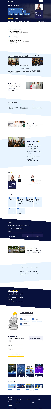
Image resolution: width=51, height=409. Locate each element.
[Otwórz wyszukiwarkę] (36, 1)
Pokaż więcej (28, 128)
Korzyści (25, 21)
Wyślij (16, 356)
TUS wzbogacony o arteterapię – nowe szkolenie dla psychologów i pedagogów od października (29, 376)
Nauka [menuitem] (26, 1)
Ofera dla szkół (33, 401)
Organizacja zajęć (38, 21)
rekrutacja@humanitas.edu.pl (38, 15)
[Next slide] (42, 21)
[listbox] (16, 346)
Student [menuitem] (21, 1)
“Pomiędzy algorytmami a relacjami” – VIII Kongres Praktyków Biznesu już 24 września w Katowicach (20, 376)
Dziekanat (38, 398)
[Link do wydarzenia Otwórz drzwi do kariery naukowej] (12, 369)
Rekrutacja (39, 399)
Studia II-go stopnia (17, 398)
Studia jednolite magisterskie (18, 399)
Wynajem (33, 402)
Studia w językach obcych (18, 402)
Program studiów (20, 21)
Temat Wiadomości (10, 345)
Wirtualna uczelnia (22, 398)
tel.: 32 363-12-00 (10, 402)
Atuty (15, 21)
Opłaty (33, 21)
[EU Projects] (41, 1)
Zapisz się (11, 18)
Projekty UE (33, 403)
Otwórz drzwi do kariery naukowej (12, 376)
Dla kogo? (12, 21)
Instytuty (33, 398)
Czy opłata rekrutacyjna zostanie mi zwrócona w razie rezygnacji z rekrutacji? (35, 338)
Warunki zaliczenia (44, 21)
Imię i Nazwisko (9, 340)
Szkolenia (16, 403)
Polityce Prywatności (20, 354)
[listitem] (39, 408)
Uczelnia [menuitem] (24, 1)
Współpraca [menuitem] (29, 1)
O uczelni (27, 398)
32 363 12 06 (37, 14)
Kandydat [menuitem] (19, 1)
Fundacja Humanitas (28, 399)
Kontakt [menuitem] (31, 1)
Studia (9, 21)
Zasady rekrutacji (29, 21)
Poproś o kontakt (16, 18)
